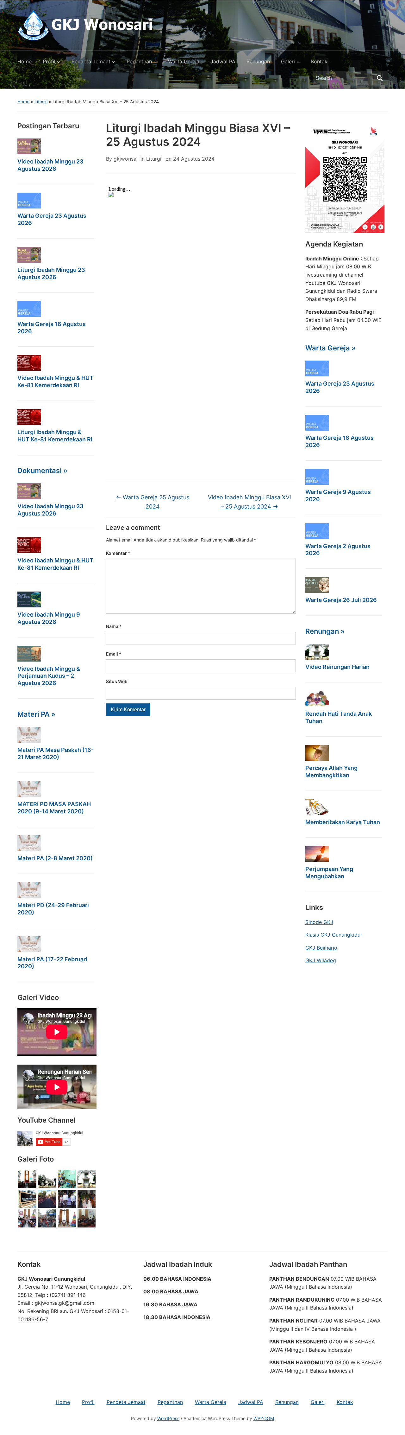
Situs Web (117, 681)
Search (379, 78)
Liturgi (40, 101)
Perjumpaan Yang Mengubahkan (329, 873)
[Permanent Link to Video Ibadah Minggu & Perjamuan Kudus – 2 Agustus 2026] (29, 653)
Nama (114, 626)
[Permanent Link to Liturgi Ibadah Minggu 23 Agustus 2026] (29, 255)
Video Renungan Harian (337, 666)
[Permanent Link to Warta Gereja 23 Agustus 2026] (29, 200)
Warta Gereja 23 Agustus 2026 (51, 219)
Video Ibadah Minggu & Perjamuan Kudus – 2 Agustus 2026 (48, 676)
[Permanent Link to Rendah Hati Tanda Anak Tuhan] (317, 698)
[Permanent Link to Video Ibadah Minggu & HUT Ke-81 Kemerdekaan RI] (29, 363)
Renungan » (325, 631)
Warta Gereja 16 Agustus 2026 (51, 328)
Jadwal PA (222, 61)
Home (24, 61)
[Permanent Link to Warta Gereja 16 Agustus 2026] (29, 309)
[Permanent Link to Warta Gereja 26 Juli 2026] (317, 585)
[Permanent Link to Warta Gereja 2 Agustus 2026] (317, 531)
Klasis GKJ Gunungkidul (333, 935)
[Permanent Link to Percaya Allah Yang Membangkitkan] (317, 753)
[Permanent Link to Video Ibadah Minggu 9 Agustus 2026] (29, 599)
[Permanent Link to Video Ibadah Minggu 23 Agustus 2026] (29, 146)
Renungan (258, 61)
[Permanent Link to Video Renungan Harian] (317, 652)
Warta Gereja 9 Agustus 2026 (338, 496)
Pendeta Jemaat (91, 61)
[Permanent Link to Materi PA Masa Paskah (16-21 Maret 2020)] (29, 735)
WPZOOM (263, 1418)
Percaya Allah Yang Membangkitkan (331, 771)
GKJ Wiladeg (320, 960)
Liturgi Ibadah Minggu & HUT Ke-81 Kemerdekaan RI (54, 436)
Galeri (288, 61)
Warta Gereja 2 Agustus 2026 (338, 550)
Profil (49, 61)
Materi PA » (36, 714)
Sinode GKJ (319, 922)
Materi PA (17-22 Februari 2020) (52, 963)
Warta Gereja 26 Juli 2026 (341, 600)
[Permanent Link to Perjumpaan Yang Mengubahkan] (317, 854)
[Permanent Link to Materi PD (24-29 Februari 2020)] (29, 890)
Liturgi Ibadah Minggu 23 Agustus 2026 (51, 273)
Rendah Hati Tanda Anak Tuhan (338, 717)
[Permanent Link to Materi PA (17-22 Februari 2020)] (29, 944)
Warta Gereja (183, 61)
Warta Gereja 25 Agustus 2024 (152, 502)
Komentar (118, 553)
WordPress (168, 1418)
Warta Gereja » (330, 348)
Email (114, 654)
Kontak (319, 61)
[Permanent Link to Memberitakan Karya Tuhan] (317, 807)
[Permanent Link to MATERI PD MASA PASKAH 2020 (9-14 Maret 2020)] (29, 789)
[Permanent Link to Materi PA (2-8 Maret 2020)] (29, 843)
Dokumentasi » (42, 470)
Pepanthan (139, 61)
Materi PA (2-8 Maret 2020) (55, 858)
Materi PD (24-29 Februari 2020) (53, 909)
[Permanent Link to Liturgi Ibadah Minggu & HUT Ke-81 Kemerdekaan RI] (29, 417)
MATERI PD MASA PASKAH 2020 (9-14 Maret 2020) (54, 808)
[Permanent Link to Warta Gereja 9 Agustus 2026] (317, 477)
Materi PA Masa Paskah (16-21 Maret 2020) (55, 753)
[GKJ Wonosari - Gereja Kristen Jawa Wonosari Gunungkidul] (84, 25)
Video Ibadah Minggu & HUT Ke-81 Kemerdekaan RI (55, 381)
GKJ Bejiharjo (321, 948)
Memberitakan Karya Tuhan (342, 822)
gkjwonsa (125, 159)
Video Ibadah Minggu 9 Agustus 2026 (48, 618)
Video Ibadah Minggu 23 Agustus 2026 (50, 165)
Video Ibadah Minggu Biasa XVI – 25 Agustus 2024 (249, 502)
